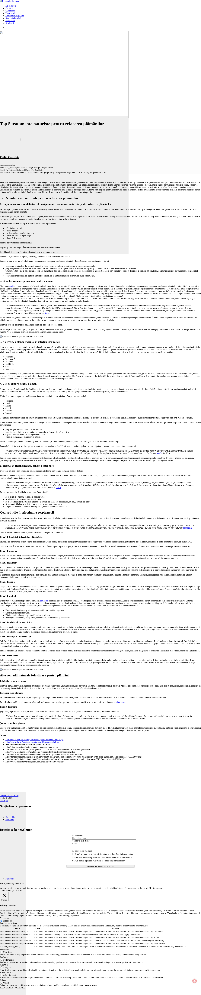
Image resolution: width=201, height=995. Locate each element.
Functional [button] (4, 949)
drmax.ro (44, 601)
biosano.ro (187, 528)
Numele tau (77, 835)
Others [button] (3, 980)
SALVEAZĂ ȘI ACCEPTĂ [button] (12, 988)
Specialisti (9, 819)
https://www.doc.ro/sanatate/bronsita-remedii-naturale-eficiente (32, 742)
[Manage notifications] (194, 981)
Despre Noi (10, 817)
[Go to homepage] (9, 1)
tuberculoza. (121, 702)
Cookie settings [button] (7, 890)
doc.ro (47, 313)
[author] (13, 893)
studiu (159, 453)
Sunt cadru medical (83, 851)
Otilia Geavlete (9, 157)
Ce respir (4, 800)
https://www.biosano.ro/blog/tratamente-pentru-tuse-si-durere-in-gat (34, 739)
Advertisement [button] (6, 972)
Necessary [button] (4, 918)
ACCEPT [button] (19, 890)
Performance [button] (5, 957)
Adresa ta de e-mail (81, 841)
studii (11, 286)
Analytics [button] (4, 965)
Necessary (7, 921)
